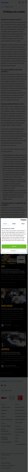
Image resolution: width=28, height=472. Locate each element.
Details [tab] (14, 223)
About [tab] (22, 223)
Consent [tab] (5, 223)
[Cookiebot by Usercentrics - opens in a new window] (20, 220)
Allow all (14, 246)
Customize (13, 250)
